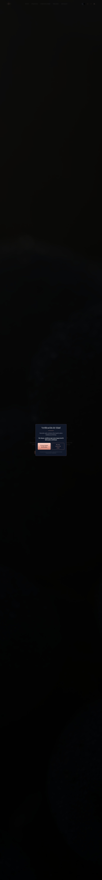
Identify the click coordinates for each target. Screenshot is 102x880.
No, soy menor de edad (58, 446)
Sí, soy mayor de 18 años (44, 446)
